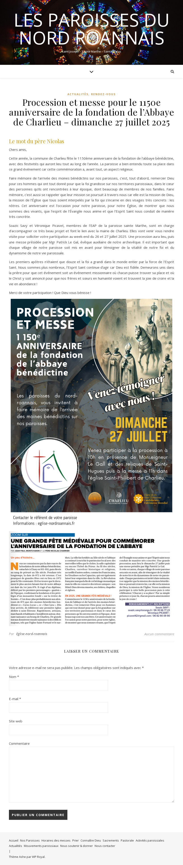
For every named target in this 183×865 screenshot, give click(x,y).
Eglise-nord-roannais (31, 634)
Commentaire (19, 743)
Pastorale (127, 840)
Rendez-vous (103, 94)
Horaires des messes (56, 840)
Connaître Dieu (91, 840)
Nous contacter (105, 846)
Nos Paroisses (30, 840)
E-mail (15, 698)
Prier (75, 840)
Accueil (13, 840)
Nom (14, 676)
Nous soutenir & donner (76, 846)
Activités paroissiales (150, 840)
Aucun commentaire (159, 634)
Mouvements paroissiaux (41, 846)
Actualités (77, 94)
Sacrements (111, 840)
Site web (15, 721)
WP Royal (38, 857)
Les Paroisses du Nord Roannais (92, 28)
